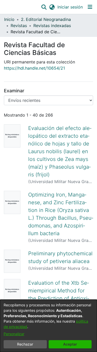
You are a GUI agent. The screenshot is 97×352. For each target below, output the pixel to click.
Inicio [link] (9, 19)
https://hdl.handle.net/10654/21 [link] (34, 68)
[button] (44, 7)
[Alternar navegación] (90, 7)
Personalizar (14, 334)
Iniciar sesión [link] (70, 7)
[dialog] (48, 326)
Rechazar (25, 344)
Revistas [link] (19, 25)
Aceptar (70, 344)
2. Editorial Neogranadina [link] (46, 19)
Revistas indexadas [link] (52, 25)
